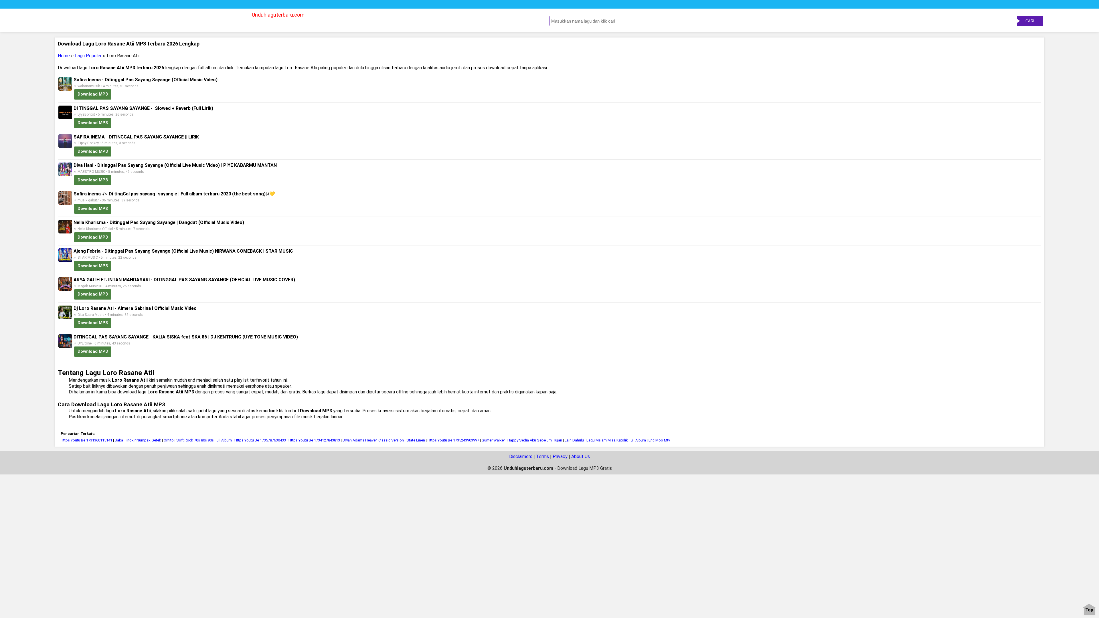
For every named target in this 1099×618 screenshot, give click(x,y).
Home (64, 55)
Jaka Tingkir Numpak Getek (138, 440)
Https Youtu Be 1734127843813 (314, 440)
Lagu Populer (88, 55)
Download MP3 (93, 94)
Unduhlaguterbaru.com (278, 15)
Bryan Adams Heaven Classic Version (373, 440)
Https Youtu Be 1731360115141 (86, 440)
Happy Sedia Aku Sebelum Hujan (534, 440)
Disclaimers (520, 456)
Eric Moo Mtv (659, 440)
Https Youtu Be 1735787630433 (260, 440)
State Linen (415, 440)
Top (1089, 610)
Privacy (560, 456)
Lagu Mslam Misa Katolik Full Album (616, 440)
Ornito (169, 440)
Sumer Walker (493, 440)
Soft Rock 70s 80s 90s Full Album (204, 440)
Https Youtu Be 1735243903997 (453, 440)
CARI (1029, 21)
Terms (542, 456)
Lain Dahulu (574, 440)
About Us (580, 456)
